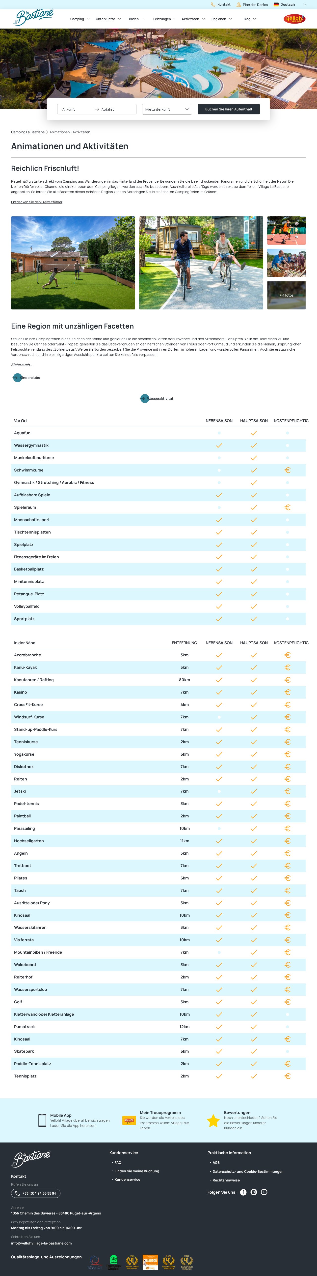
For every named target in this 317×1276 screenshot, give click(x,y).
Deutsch (288, 4)
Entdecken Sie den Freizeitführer (36, 202)
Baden (134, 19)
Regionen (218, 19)
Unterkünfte (105, 19)
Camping (77, 19)
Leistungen (162, 19)
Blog (247, 19)
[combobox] (167, 109)
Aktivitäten (190, 19)
